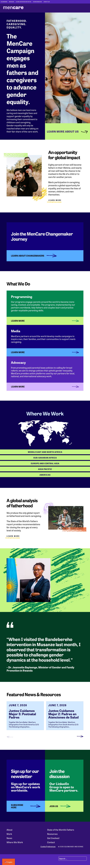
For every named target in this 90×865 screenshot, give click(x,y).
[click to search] (56, 858)
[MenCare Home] (13, 8)
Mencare (11, 1)
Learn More (54, 200)
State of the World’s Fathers (60, 829)
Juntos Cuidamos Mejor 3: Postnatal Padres (22, 713)
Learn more (13, 536)
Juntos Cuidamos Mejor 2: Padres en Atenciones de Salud (63, 713)
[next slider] (80, 736)
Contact (51, 842)
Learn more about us (63, 131)
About (9, 829)
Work (9, 833)
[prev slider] (10, 736)
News (9, 838)
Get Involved (53, 838)
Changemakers (37, 1)
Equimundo (4, 1)
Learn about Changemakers (27, 255)
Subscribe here (17, 806)
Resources (52, 833)
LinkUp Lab (47, 1)
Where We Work (15, 842)
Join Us (53, 806)
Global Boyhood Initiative (23, 1)
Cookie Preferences (48, 846)
